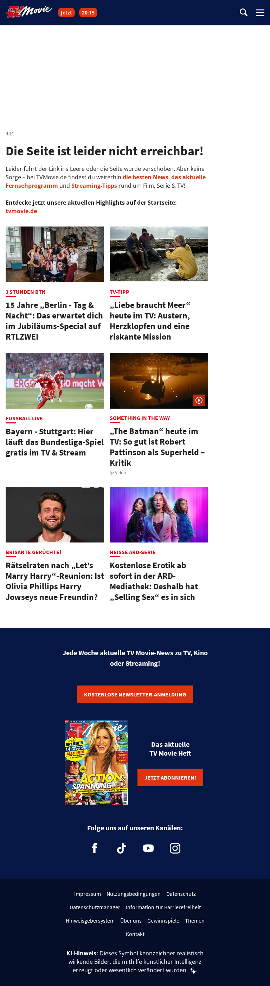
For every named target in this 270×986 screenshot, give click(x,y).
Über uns (131, 920)
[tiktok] (121, 848)
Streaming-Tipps (94, 186)
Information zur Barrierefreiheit (163, 907)
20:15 (88, 12)
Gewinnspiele (163, 920)
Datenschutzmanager (95, 907)
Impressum (87, 893)
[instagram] (175, 848)
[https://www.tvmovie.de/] (29, 12)
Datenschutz (181, 893)
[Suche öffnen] (244, 12)
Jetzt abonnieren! (170, 777)
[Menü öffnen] (260, 12)
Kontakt (135, 933)
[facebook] (94, 848)
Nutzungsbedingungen (134, 893)
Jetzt (66, 12)
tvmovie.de (21, 211)
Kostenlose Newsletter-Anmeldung (135, 694)
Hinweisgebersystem (90, 920)
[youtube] (148, 848)
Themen (195, 920)
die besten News (145, 177)
